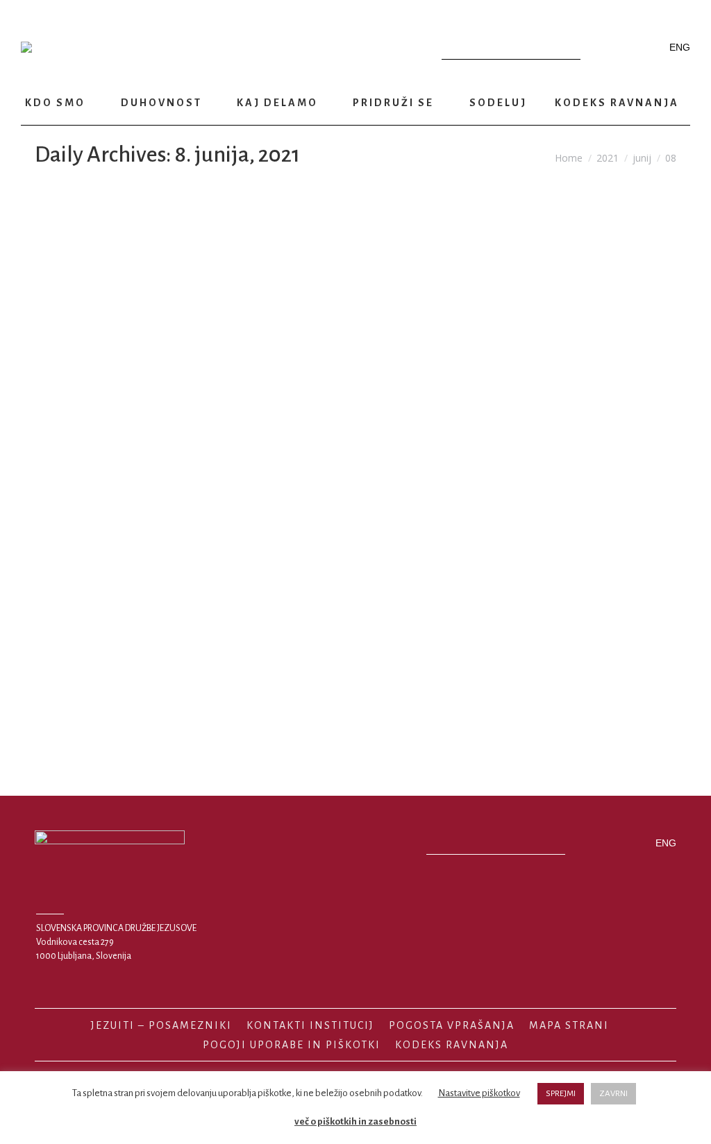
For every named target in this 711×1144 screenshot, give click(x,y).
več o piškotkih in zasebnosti (355, 1121)
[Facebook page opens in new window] (603, 47)
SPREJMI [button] (561, 1093)
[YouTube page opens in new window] (625, 47)
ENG (679, 47)
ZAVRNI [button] (613, 1093)
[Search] (566, 47)
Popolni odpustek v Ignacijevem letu (190, 640)
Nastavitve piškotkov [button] (479, 1093)
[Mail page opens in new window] (646, 47)
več (97, 719)
